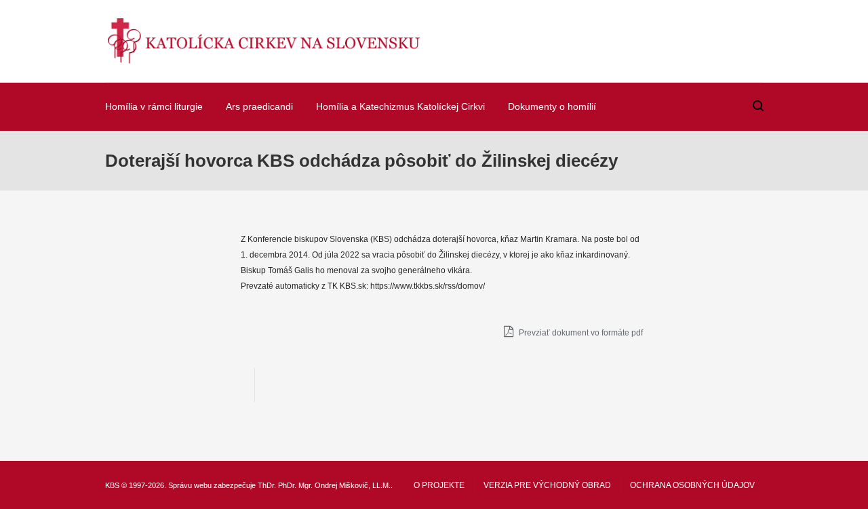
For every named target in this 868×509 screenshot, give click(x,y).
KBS (112, 485)
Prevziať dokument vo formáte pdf (580, 333)
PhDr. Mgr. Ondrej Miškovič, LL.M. (334, 485)
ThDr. (267, 485)
